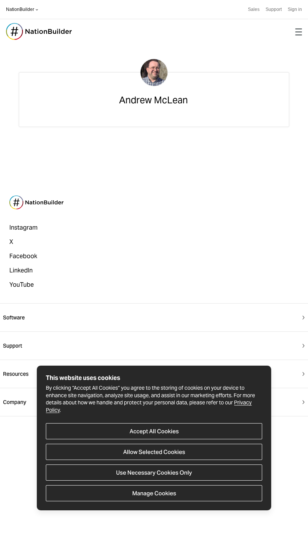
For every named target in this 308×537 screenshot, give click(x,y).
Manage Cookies (154, 493)
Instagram (23, 227)
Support (274, 9)
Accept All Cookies (154, 431)
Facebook (23, 256)
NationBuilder (20, 9)
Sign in (295, 9)
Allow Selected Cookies (154, 451)
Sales (254, 9)
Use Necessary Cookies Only (154, 472)
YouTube (21, 285)
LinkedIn (21, 270)
